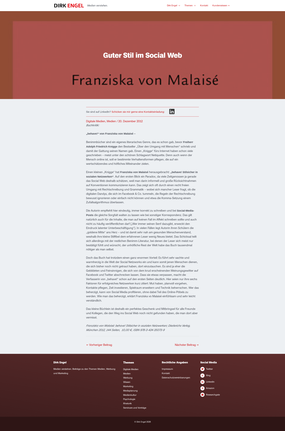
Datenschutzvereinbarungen (176, 377)
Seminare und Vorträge (134, 407)
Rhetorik (127, 403)
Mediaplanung (130, 390)
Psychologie (129, 399)
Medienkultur (129, 395)
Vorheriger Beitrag (99, 345)
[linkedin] (172, 111)
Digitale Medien (95, 121)
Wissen (126, 382)
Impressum (167, 369)
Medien (111, 121)
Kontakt (166, 373)
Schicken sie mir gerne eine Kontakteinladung (138, 111)
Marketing (128, 386)
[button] (178, 5)
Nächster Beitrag (187, 345)
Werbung (127, 377)
